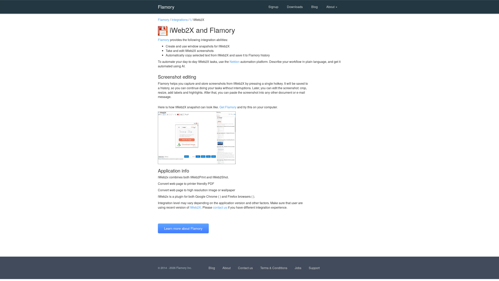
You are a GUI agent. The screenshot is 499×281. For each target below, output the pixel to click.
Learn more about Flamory (183, 228)
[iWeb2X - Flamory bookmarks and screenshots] (234, 137)
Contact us (245, 268)
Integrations (180, 19)
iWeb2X (195, 207)
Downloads (295, 6)
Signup (273, 6)
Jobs (298, 268)
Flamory (166, 7)
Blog (314, 6)
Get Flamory (227, 107)
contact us (220, 207)
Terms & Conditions (273, 268)
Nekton (235, 61)
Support (314, 268)
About (330, 6)
